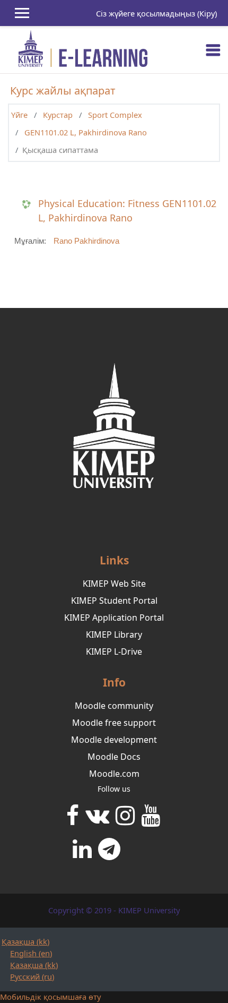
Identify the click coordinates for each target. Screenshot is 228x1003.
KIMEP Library (114, 634)
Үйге (19, 114)
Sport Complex (115, 114)
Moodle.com (114, 773)
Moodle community (114, 705)
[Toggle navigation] (213, 50)
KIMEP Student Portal (114, 600)
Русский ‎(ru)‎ (32, 976)
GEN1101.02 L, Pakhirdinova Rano (85, 132)
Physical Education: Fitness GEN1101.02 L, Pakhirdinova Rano (127, 210)
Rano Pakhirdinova (86, 241)
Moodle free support (114, 722)
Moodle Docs (114, 756)
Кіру (207, 13)
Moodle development (114, 739)
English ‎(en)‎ (31, 953)
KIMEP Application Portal (114, 617)
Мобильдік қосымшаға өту (50, 996)
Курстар (58, 114)
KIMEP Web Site (114, 583)
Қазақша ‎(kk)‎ (25, 941)
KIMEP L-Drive (114, 651)
